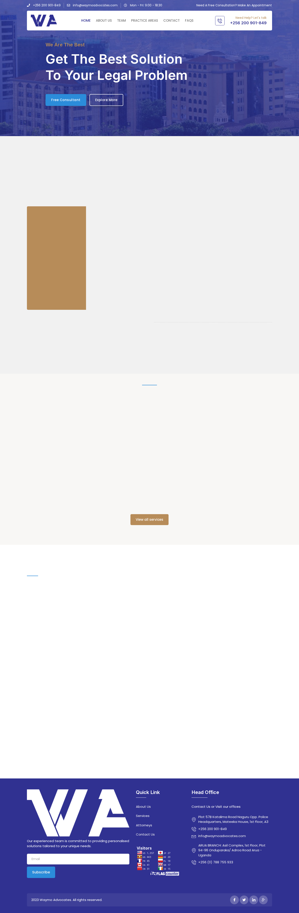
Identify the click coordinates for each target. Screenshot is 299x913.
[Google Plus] (263, 899)
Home (86, 21)
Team (121, 21)
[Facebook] (234, 899)
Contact (171, 21)
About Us (104, 21)
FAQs (189, 21)
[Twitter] (244, 899)
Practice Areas (144, 21)
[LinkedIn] (253, 899)
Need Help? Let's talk (251, 18)
